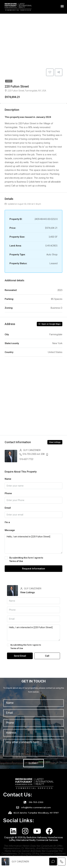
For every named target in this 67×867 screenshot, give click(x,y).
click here (35, 181)
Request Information (33, 568)
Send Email (20, 655)
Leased (9, 81)
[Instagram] (25, 831)
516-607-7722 (26, 459)
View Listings (55, 442)
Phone (8, 493)
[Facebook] (49, 831)
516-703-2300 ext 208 (33, 454)
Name (8, 479)
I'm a (7, 522)
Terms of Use (16, 561)
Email (8, 507)
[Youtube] (37, 831)
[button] (62, 6)
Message (10, 530)
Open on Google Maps (51, 324)
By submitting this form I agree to (26, 559)
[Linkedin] (13, 831)
